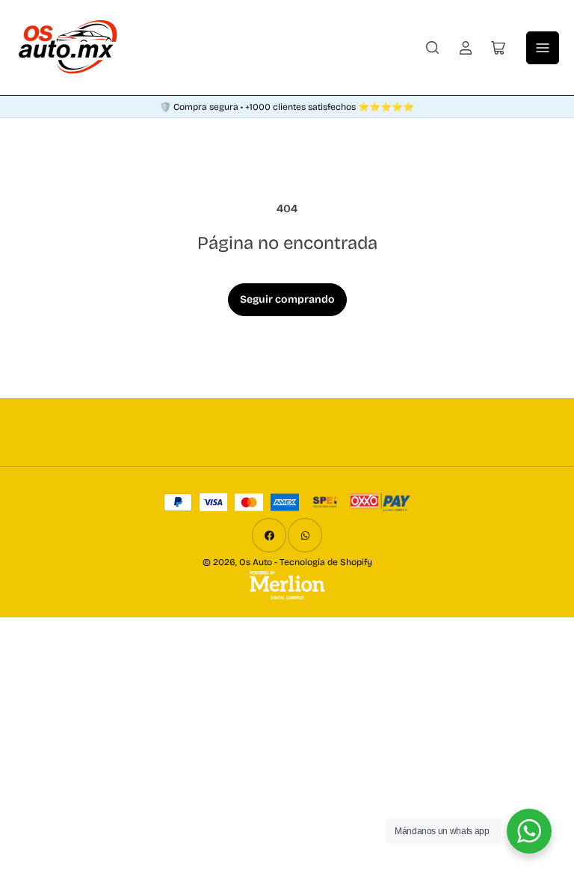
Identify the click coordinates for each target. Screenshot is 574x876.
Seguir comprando (287, 299)
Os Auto (255, 562)
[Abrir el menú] (542, 47)
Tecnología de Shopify (326, 562)
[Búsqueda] (432, 47)
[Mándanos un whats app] (529, 831)
